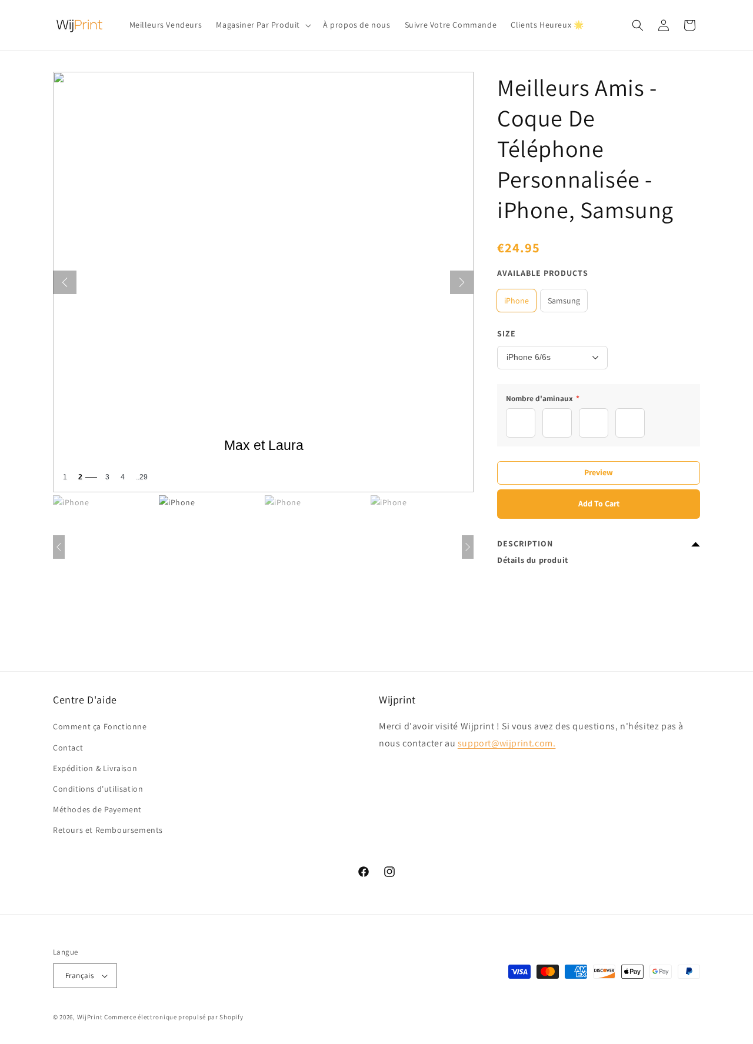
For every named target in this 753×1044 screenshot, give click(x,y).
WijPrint (90, 1017)
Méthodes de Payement (97, 809)
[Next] (462, 282)
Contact (68, 747)
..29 (142, 477)
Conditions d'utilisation (98, 788)
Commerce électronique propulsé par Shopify (173, 1017)
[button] (262, 24)
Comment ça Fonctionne (100, 726)
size (506, 333)
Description (525, 543)
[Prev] (64, 282)
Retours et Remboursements (108, 830)
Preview (598, 472)
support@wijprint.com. (507, 743)
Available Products (542, 273)
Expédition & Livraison (95, 768)
